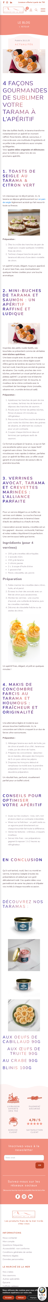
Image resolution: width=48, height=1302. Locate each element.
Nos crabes (8, 1272)
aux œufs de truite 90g (24, 1051)
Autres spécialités (11, 1279)
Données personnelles (13, 1259)
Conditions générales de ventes (17, 1252)
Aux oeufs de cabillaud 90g (22, 1039)
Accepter (8, 1298)
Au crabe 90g (20, 1060)
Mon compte (8, 1241)
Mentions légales (10, 1255)
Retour (25, 27)
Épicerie (6, 1282)
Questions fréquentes (13, 1245)
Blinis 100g (17, 1067)
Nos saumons (9, 1275)
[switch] (42, 1298)
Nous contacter (10, 1238)
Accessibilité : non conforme (16, 1248)
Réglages (33, 1298)
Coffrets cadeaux (11, 1286)
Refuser (21, 1298)
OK (39, 1165)
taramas (14, 906)
